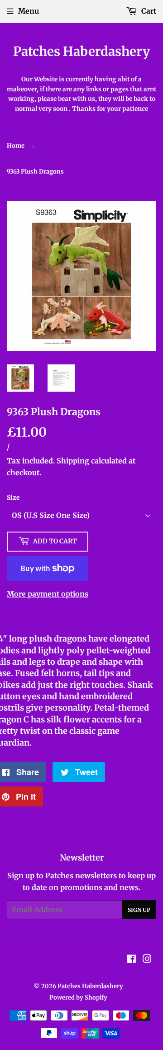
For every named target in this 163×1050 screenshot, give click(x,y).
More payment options (47, 593)
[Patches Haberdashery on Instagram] (147, 959)
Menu (28, 10)
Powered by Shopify (78, 997)
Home (15, 145)
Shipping (73, 460)
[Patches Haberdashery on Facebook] (131, 959)
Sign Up (139, 909)
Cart (147, 10)
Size (13, 497)
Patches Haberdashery (81, 52)
